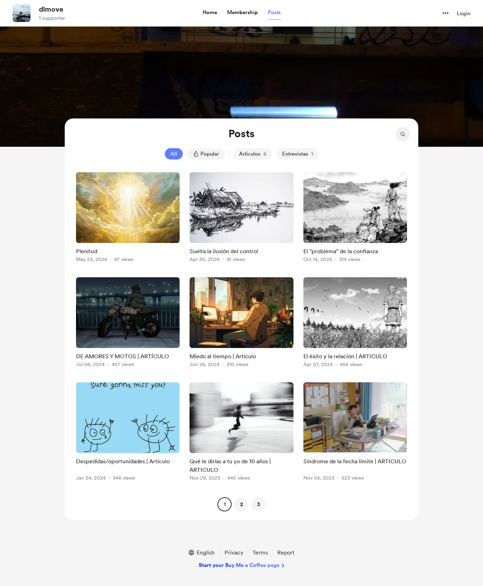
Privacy (234, 552)
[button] (210, 12)
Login (463, 13)
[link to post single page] (127, 218)
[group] (127, 218)
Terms (260, 552)
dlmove (51, 9)
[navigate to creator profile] (21, 13)
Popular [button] (209, 154)
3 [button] (258, 504)
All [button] (173, 154)
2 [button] (241, 504)
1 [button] (225, 504)
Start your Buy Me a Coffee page (239, 565)
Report (285, 552)
